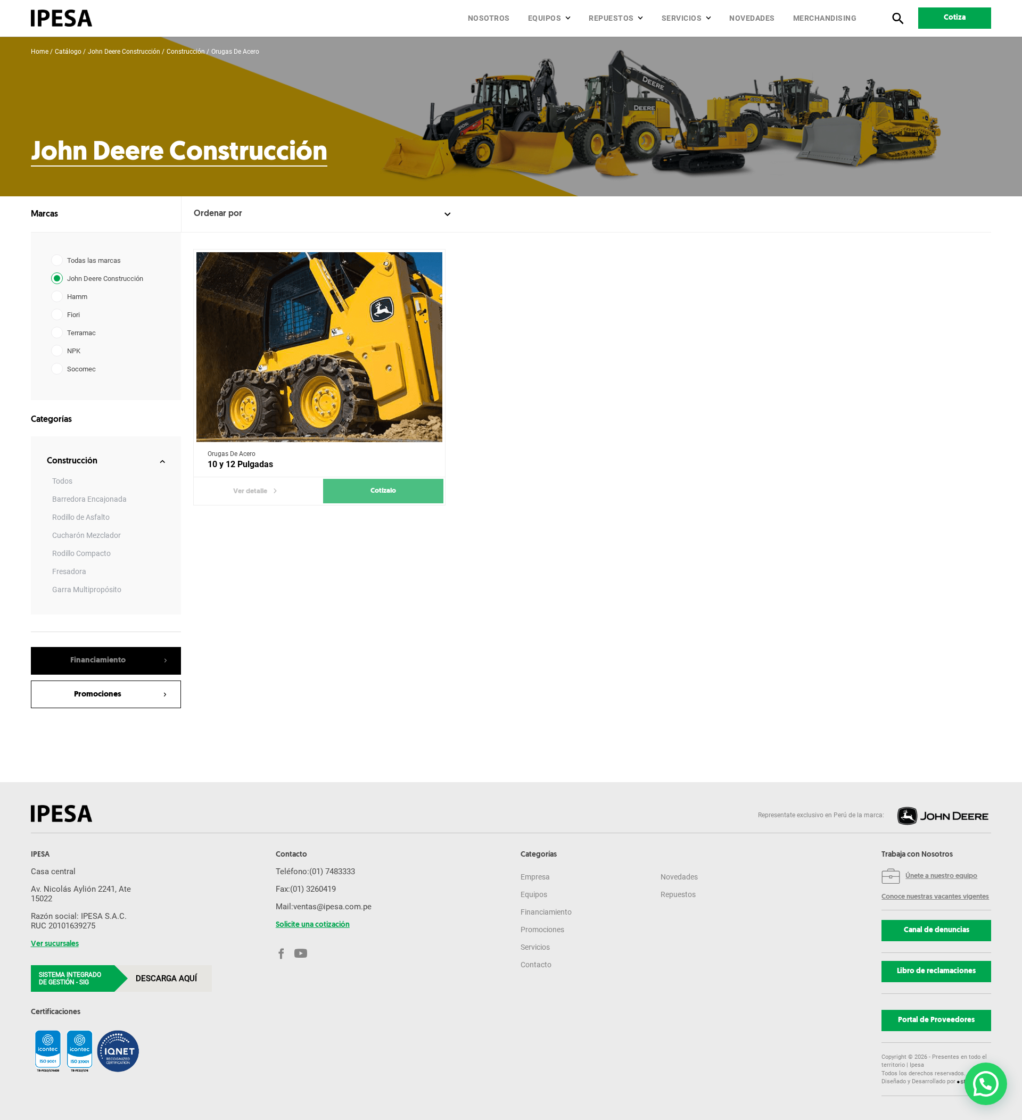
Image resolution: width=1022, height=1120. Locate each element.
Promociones (542, 929)
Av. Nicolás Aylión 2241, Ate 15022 (81, 893)
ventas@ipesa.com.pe (332, 906)
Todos (62, 481)
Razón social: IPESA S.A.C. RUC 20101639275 (79, 921)
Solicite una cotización (313, 925)
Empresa (535, 877)
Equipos (545, 18)
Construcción (186, 51)
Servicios (682, 18)
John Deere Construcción (124, 51)
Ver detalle (250, 491)
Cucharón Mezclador (86, 535)
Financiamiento (546, 912)
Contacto (536, 964)
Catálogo (68, 51)
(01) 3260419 (313, 889)
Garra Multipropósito (86, 589)
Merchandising (825, 18)
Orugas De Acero (235, 51)
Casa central (53, 871)
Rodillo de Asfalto (81, 517)
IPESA (40, 855)
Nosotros (489, 18)
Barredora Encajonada (89, 499)
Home (39, 51)
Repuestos (611, 18)
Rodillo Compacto (81, 553)
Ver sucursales (55, 944)
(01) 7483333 (332, 871)
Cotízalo (383, 490)
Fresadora (69, 571)
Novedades (752, 18)
